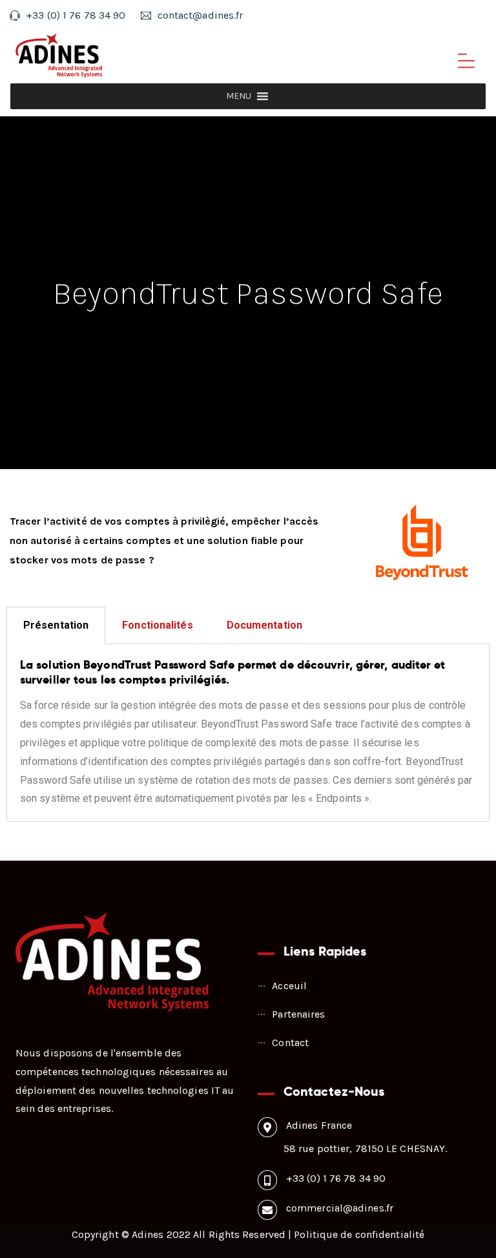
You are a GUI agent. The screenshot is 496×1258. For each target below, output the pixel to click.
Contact (290, 1042)
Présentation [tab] (55, 625)
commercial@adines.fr (339, 1208)
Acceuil (289, 986)
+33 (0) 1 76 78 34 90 (336, 1178)
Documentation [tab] (264, 625)
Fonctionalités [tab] (157, 625)
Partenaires (298, 1014)
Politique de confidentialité (359, 1234)
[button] (238, 96)
